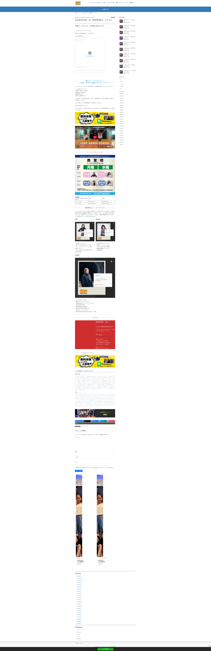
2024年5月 (122, 130)
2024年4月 (79, 612)
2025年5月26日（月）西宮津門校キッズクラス (80, 561)
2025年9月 (122, 105)
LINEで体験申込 (105, 649)
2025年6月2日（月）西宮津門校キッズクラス (101, 561)
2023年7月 (122, 144)
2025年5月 (122, 114)
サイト (76, 462)
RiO (94, 201)
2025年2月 (122, 121)
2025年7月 (122, 109)
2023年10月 (122, 139)
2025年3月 (122, 119)
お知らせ (113, 17)
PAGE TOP (205, 630)
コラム (121, 88)
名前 (76, 451)
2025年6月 (122, 112)
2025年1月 (122, 123)
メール (77, 457)
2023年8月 (122, 142)
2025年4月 (122, 116)
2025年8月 (122, 107)
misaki (95, 203)
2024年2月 (122, 137)
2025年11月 (122, 100)
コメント (77, 437)
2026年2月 (122, 93)
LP (120, 79)
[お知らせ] (79, 515)
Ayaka (108, 201)
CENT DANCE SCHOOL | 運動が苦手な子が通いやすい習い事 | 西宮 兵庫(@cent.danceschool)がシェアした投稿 (95, 70)
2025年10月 (79, 584)
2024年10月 (122, 126)
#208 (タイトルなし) (79, 643)
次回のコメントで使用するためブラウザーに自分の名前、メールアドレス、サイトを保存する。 (95, 467)
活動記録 (122, 86)
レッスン (86, 426)
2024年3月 (122, 135)
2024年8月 (122, 128)
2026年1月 (79, 578)
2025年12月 (122, 98)
